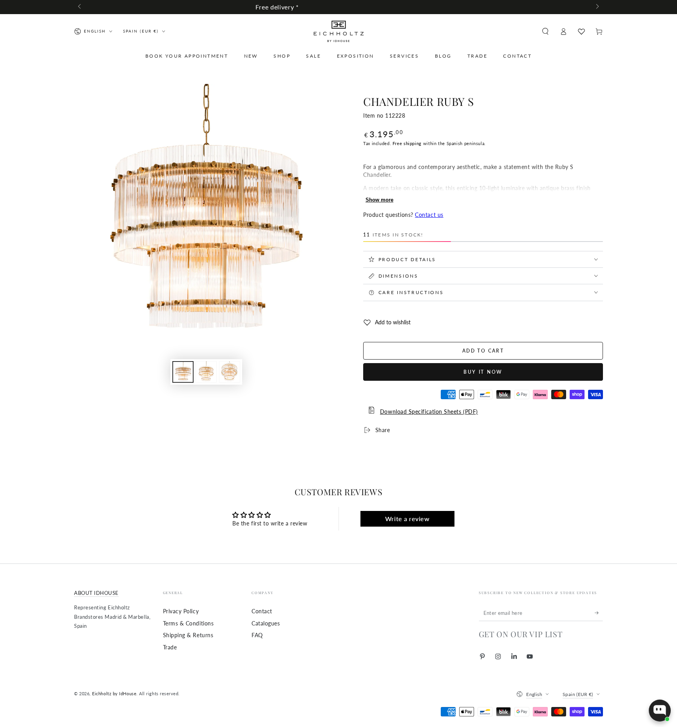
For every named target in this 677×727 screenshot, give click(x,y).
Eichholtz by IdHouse (114, 693)
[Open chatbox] (660, 711)
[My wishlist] (581, 31)
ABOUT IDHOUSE (96, 593)
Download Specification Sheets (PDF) (429, 411)
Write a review (407, 518)
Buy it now (483, 372)
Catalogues (266, 623)
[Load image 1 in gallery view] (183, 372)
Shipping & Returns (188, 635)
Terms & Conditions (188, 623)
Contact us (429, 214)
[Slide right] (597, 7)
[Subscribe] (599, 613)
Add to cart (483, 351)
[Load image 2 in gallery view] (206, 372)
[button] (545, 31)
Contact (262, 611)
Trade (170, 647)
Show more (379, 200)
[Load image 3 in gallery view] (229, 372)
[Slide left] (80, 7)
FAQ (257, 635)
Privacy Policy (181, 611)
